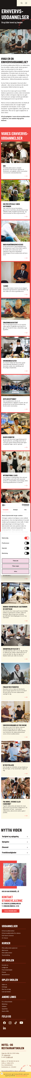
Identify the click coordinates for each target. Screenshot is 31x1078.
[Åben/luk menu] (26, 3)
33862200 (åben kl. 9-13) (11, 906)
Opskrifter (5, 1009)
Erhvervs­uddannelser (8, 931)
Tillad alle (15, 560)
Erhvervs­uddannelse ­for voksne (11, 933)
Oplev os (4, 984)
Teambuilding (6, 955)
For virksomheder (7, 1001)
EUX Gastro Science (8, 935)
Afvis (15, 571)
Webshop (4, 1004)
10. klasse (5, 938)
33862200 (7, 1055)
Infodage (4, 987)
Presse (4, 972)
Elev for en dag (6, 989)
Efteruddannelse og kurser (10, 948)
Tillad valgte (15, 566)
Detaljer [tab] (15, 509)
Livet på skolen (6, 991)
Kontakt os (5, 965)
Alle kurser (5, 950)
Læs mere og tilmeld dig (21, 1075)
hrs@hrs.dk (9, 1057)
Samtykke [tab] (5, 509)
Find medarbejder (7, 970)
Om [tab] (25, 509)
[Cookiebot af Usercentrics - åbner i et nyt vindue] (22, 505)
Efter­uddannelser (7, 952)
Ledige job (5, 967)
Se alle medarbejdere (11, 911)
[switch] (26, 543)
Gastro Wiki (5, 1011)
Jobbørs (4, 1006)
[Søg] (21, 3)
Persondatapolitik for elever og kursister (13, 1071)
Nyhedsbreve (6, 974)
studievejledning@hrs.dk (12, 904)
